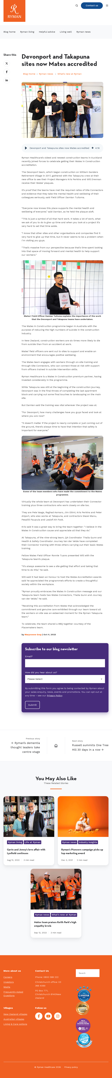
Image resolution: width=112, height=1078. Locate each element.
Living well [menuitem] (66, 31)
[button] (76, 5)
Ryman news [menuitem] (83, 31)
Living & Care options (15, 1024)
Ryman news (46, 73)
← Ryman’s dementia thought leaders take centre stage (25, 747)
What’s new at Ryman (69, 73)
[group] (62, 148)
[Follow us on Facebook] (38, 1016)
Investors (9, 982)
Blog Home (29, 73)
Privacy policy (71, 1067)
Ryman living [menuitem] (27, 31)
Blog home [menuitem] (9, 31)
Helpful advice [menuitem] (47, 31)
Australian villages (14, 1019)
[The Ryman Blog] (56, 745)
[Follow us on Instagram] (57, 1016)
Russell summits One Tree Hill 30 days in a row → (90, 747)
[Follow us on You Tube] (48, 1016)
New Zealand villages (15, 1014)
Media (7, 987)
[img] (92, 148)
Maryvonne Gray (33, 634)
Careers (8, 977)
